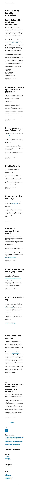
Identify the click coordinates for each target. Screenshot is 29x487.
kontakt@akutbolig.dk (14, 203)
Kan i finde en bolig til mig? (14, 298)
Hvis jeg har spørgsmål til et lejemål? (12, 231)
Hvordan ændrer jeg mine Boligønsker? (14, 129)
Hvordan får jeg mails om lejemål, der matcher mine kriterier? (14, 387)
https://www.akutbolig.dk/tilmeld (10, 257)
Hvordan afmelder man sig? (13, 337)
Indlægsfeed (8, 475)
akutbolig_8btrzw (8, 78)
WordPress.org (8, 478)
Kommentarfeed (9, 477)
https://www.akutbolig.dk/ (9, 307)
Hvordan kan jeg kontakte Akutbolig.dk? (12, 13)
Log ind (7, 474)
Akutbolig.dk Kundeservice (10, 3)
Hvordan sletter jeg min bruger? (13, 197)
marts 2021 (7, 459)
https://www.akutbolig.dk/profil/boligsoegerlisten (13, 42)
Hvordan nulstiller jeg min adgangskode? (14, 270)
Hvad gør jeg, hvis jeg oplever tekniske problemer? (14, 89)
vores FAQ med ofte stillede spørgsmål (16, 62)
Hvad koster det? (12, 166)
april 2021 (7, 458)
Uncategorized (8, 79)
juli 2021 (7, 456)
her (9, 135)
